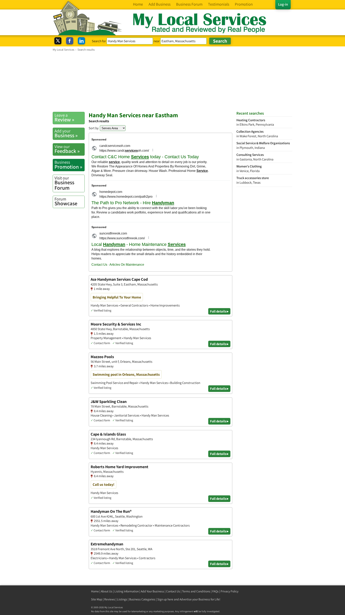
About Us (106, 591)
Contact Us (173, 591)
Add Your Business (152, 591)
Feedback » (67, 149)
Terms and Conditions (196, 591)
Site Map (96, 599)
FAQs (215, 591)
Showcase (66, 201)
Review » (64, 117)
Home (95, 591)
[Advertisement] (172, 81)
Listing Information (126, 591)
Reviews (109, 599)
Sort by (94, 128)
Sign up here (165, 599)
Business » (66, 133)
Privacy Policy (229, 591)
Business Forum (64, 183)
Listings (122, 599)
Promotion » (68, 164)
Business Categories (142, 599)
